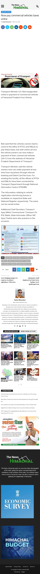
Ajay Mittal (16, 257)
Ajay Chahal (9, 257)
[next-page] (21, 385)
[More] (37, 270)
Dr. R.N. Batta (24, 257)
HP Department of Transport (9, 264)
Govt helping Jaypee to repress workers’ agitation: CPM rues (9, 280)
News (15, 342)
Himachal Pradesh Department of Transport (19, 261)
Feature (3, 378)
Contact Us (25, 566)
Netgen (23, 572)
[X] (7, 27)
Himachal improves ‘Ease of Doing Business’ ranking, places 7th (19, 346)
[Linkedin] (16, 27)
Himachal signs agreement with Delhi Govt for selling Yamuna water (7, 363)
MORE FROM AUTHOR (28, 331)
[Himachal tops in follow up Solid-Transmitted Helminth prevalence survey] (33, 355)
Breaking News (6, 12)
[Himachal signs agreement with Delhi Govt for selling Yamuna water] (7, 355)
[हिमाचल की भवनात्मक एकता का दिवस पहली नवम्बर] (7, 373)
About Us (32, 566)
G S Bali (30, 257)
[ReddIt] (21, 27)
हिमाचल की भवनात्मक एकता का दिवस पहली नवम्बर (7, 381)
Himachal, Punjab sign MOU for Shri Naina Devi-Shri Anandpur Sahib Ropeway (19, 378)
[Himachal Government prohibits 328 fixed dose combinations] (33, 372)
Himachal (4, 261)
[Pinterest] (22, 326)
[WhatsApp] (12, 27)
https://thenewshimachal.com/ (20, 302)
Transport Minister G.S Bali (24, 264)
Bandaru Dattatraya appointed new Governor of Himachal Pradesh (19, 363)
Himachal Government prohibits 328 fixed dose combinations (32, 378)
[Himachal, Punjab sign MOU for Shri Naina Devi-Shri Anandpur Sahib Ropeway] (20, 371)
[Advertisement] (20, 52)
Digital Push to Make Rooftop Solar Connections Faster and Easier (18, 408)
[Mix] (30, 27)
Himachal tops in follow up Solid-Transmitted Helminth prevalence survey (33, 364)
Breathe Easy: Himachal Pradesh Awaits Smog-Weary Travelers (6, 346)
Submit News (8, 566)
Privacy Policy (17, 566)
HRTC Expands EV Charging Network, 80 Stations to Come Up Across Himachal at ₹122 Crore (18, 412)
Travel (3, 342)
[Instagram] (17, 326)
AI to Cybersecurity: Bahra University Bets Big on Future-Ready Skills (18, 405)
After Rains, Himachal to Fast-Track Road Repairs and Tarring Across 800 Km (19, 400)
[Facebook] (3, 27)
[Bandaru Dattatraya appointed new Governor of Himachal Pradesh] (20, 355)
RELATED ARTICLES (11, 331)
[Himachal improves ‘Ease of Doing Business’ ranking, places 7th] (20, 338)
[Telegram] (25, 27)
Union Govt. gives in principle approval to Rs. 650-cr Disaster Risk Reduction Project (33, 347)
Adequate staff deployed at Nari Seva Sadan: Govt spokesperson (31, 281)
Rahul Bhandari (7, 22)
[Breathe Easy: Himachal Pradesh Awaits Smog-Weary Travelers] (7, 338)
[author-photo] (20, 293)
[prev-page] (19, 385)
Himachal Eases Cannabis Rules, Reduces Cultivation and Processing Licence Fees (18, 395)
